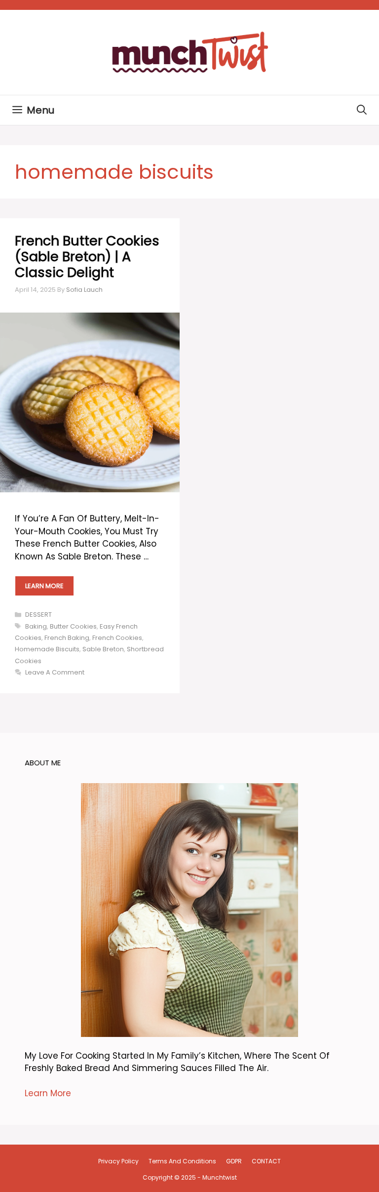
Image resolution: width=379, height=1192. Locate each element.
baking (36, 626)
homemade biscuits (47, 649)
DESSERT (38, 614)
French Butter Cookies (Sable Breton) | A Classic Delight (87, 257)
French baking (66, 637)
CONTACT (266, 1161)
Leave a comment (54, 672)
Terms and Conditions (182, 1161)
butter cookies (73, 626)
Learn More (48, 1093)
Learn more (44, 586)
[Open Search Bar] (361, 110)
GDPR (234, 1161)
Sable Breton (103, 649)
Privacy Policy (118, 1161)
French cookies (117, 637)
